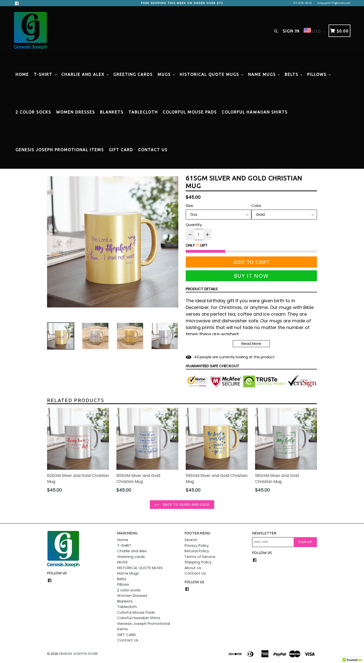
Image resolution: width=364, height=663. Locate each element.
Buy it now (251, 275)
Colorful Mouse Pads (190, 112)
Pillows (317, 74)
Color (256, 205)
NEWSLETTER (264, 533)
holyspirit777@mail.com (333, 3)
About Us (192, 567)
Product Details (202, 288)
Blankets (112, 112)
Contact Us (153, 149)
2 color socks (33, 112)
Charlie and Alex (83, 74)
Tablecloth (143, 112)
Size (189, 205)
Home (22, 74)
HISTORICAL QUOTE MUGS (210, 74)
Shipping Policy (197, 562)
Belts (292, 74)
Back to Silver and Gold (186, 504)
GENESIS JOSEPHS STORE (78, 653)
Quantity (194, 224)
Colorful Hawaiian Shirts (255, 112)
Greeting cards (133, 74)
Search (190, 539)
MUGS (165, 74)
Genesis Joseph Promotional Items (60, 149)
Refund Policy (196, 550)
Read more (251, 343)
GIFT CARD (121, 149)
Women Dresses (75, 112)
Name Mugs (262, 74)
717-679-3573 (302, 3)
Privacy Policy (196, 545)
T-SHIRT (44, 74)
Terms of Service (199, 556)
